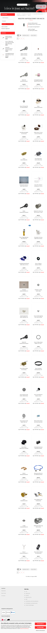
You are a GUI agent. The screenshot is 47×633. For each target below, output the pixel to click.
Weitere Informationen (40, 630)
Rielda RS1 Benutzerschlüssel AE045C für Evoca (24, 81)
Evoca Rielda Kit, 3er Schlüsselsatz (38, 500)
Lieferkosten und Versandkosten (32, 601)
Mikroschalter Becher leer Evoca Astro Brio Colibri (38, 421)
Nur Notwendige (40, 627)
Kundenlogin (24, 1)
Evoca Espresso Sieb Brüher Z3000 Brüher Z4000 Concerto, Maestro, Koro (24, 395)
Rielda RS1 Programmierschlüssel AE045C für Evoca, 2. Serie (24, 343)
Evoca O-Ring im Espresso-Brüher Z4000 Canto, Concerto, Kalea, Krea (38, 264)
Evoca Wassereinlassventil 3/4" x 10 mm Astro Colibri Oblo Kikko (38, 107)
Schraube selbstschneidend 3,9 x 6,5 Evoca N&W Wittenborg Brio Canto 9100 (24, 290)
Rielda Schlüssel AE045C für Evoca (24, 54)
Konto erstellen (5, 26)
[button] (18, 35)
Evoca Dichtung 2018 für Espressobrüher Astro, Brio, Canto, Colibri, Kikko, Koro (24, 107)
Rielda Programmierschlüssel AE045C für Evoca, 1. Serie (24, 212)
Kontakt (27, 595)
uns (26, 591)
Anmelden (8, 24)
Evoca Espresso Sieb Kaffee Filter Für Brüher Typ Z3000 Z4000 (24, 421)
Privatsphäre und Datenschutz (31, 603)
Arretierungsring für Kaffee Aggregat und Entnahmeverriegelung (24, 316)
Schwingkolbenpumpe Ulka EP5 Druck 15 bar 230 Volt (38, 81)
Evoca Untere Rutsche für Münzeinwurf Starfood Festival (38, 552)
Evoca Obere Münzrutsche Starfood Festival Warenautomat (24, 448)
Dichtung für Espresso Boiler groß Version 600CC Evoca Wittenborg (24, 185)
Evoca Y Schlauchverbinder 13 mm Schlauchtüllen (24, 552)
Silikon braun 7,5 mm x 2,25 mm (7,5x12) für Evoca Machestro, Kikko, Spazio (38, 133)
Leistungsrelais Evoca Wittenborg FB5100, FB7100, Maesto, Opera (38, 448)
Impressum (28, 593)
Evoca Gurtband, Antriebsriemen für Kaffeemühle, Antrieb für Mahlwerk (38, 369)
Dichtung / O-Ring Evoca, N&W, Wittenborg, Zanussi (38, 290)
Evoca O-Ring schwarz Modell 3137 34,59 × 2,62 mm (38, 343)
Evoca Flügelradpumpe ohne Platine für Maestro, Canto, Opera (24, 238)
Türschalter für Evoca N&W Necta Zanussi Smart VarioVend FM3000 (38, 238)
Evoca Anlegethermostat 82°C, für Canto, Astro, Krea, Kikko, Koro (24, 500)
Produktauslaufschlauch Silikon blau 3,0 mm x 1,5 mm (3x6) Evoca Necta (24, 264)
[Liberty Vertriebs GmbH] (4, 4)
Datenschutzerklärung (24, 628)
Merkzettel (39, 1)
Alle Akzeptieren (40, 623)
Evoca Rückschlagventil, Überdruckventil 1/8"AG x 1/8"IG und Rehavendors (24, 159)
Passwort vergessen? (6, 28)
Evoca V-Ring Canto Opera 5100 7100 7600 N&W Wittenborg (38, 54)
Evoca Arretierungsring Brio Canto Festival (38, 316)
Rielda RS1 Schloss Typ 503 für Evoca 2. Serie (38, 212)
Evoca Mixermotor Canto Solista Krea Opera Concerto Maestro (38, 159)
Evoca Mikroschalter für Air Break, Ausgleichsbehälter (24, 369)
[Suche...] (28, 5)
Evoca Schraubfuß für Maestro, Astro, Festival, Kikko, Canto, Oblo (38, 395)
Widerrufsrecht (28, 597)
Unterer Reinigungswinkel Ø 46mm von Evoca (24, 474)
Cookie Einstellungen (30, 605)
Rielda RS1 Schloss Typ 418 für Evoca (38, 526)
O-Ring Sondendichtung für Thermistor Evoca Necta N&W (24, 526)
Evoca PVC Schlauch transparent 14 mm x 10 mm (38, 185)
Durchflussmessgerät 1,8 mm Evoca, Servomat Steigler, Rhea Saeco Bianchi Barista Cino (24, 133)
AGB (26, 599)
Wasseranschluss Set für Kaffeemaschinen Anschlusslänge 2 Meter (38, 474)
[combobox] (26, 35)
